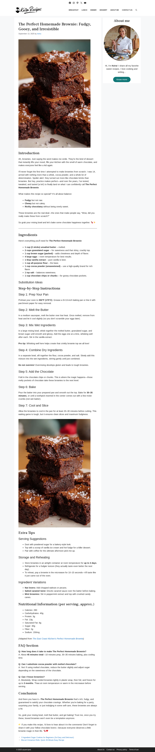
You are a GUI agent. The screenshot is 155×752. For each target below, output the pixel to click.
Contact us (127, 10)
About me (114, 10)
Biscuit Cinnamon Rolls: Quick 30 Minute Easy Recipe (42, 740)
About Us (100, 750)
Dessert (103, 10)
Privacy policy (122, 750)
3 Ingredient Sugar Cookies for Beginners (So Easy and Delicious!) (47, 737)
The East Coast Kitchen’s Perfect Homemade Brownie (58, 638)
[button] (136, 10)
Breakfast (73, 10)
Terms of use (134, 750)
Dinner (93, 10)
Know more (122, 79)
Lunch (84, 10)
